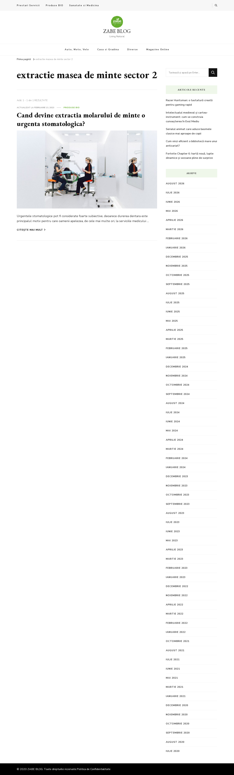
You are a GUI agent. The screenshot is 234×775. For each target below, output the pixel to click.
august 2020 (175, 742)
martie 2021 (174, 687)
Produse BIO (54, 5)
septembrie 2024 (178, 394)
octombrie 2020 (177, 723)
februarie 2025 (177, 348)
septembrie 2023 (178, 504)
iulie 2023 (173, 522)
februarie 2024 (177, 458)
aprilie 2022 (174, 604)
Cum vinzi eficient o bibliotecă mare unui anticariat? (191, 143)
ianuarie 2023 (176, 577)
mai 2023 (172, 540)
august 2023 (175, 513)
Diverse (132, 49)
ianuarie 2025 (176, 357)
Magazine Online (157, 49)
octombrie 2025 (177, 275)
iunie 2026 (173, 202)
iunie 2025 (173, 311)
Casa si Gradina (108, 49)
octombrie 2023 (177, 494)
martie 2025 (174, 339)
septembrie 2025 (178, 284)
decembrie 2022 (177, 586)
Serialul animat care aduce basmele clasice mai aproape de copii (188, 131)
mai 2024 (172, 430)
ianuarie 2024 (176, 467)
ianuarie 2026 (176, 247)
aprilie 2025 (174, 330)
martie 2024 (174, 449)
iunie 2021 (173, 668)
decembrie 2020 (177, 705)
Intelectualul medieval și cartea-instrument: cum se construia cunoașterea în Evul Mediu (187, 117)
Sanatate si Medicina (84, 5)
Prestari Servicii (28, 5)
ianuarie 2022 (176, 632)
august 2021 (175, 650)
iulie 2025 (173, 302)
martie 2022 (174, 613)
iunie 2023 (173, 531)
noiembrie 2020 (177, 714)
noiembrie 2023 (177, 485)
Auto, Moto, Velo (77, 49)
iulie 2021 (173, 659)
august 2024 (175, 403)
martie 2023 (174, 559)
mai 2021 (172, 677)
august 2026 (175, 183)
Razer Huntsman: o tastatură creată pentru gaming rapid (189, 102)
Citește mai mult (30, 229)
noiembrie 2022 (177, 595)
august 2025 (175, 293)
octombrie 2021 (177, 641)
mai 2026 (172, 211)
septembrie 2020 (178, 732)
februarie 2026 (177, 238)
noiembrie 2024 (177, 375)
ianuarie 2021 (176, 696)
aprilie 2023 (174, 549)
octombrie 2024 (177, 384)
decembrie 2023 (177, 476)
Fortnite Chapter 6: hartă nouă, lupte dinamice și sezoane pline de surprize (189, 156)
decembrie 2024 (177, 366)
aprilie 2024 (174, 440)
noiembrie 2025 (177, 265)
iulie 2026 (173, 192)
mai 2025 (172, 321)
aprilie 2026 (174, 220)
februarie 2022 (177, 623)
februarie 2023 (177, 568)
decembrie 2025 (177, 256)
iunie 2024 (173, 421)
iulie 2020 (173, 751)
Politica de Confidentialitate (93, 769)
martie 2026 (174, 229)
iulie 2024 (173, 412)
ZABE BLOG (117, 31)
